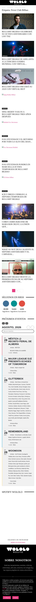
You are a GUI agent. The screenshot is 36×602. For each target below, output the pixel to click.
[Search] (33, 2)
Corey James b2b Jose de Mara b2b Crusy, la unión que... (15, 224)
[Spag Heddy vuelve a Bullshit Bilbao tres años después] (18, 101)
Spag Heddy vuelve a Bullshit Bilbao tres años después (16, 114)
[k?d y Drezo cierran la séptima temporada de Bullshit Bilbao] (18, 184)
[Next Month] (32, 327)
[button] (3, 2)
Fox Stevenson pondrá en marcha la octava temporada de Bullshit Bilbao (16, 168)
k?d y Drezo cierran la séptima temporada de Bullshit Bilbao (14, 196)
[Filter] (3, 323)
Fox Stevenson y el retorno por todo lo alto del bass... (17, 140)
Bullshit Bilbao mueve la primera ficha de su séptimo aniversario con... (17, 279)
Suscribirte (22, 301)
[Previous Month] (28, 327)
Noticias (4, 191)
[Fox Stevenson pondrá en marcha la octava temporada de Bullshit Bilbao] (18, 154)
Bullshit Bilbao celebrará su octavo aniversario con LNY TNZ (17, 34)
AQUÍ (4, 588)
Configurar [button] (7, 597)
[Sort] (6, 323)
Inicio (3, 7)
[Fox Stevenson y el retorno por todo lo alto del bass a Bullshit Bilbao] (18, 129)
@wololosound (18, 542)
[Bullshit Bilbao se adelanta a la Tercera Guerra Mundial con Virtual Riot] (18, 49)
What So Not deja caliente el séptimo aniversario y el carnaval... (18, 251)
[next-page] (21, 290)
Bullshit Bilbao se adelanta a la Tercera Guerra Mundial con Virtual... (18, 61)
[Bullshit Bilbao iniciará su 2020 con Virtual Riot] (18, 76)
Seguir (6, 301)
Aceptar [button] (15, 597)
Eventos (4, 28)
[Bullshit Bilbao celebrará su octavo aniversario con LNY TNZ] (18, 21)
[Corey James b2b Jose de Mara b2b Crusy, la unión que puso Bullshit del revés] (18, 211)
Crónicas (4, 56)
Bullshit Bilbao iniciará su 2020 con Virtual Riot (17, 87)
